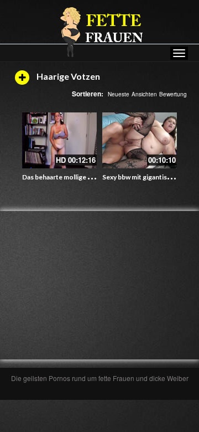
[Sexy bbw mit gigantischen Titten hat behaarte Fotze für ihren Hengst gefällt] (139, 140)
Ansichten (144, 94)
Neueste (118, 94)
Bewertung (173, 94)
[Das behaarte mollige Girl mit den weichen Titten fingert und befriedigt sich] (59, 140)
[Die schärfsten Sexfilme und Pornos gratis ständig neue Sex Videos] (99, 31)
